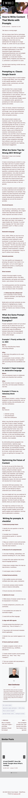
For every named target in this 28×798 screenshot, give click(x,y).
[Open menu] (25, 3)
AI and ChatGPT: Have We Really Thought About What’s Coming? (13, 763)
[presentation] (14, 750)
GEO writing (21, 708)
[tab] (11, 772)
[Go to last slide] (4, 757)
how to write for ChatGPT (9, 710)
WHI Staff (7, 768)
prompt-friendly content (8, 713)
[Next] (24, 757)
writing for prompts (20, 713)
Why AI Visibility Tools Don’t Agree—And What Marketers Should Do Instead (7, 725)
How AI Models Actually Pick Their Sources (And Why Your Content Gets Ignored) (21, 725)
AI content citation (7, 705)
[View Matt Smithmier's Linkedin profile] (14, 681)
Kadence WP (16, 794)
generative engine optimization (10, 708)
